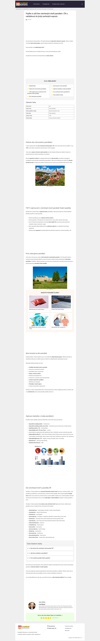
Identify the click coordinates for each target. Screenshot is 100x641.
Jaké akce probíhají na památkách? (39, 553)
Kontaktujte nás (68, 628)
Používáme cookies (69, 626)
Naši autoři (67, 630)
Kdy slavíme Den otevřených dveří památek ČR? (42, 548)
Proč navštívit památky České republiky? (40, 558)
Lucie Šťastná (42, 604)
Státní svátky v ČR (52, 628)
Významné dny (45, 4)
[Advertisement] (50, 30)
